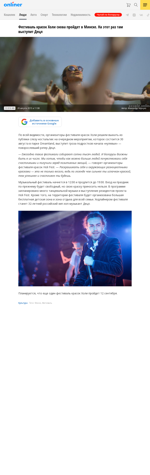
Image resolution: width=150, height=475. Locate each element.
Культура (23, 303)
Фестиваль (47, 303)
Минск (38, 303)
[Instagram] (134, 15)
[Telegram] (127, 15)
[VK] (141, 15)
